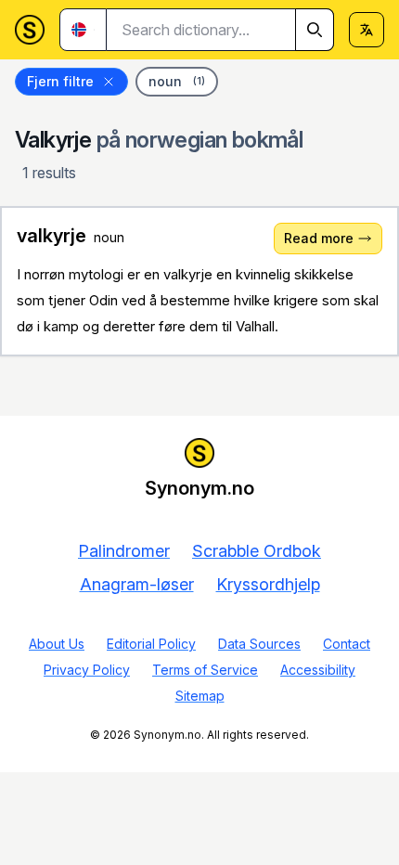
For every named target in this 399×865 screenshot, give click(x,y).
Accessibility (317, 670)
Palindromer (124, 551)
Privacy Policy (87, 670)
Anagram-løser (137, 584)
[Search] (314, 29)
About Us (56, 644)
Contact (346, 644)
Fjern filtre (60, 81)
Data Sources (259, 644)
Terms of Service (205, 670)
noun (176, 81)
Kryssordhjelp (268, 584)
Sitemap (200, 696)
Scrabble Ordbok (256, 551)
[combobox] (220, 29)
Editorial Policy (151, 644)
